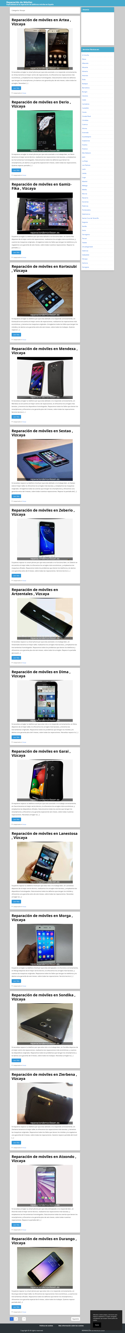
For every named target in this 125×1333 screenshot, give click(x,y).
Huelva (84, 145)
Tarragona (86, 234)
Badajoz (85, 84)
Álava (84, 59)
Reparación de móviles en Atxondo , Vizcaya (44, 1158)
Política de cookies (46, 1326)
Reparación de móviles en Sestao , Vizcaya (42, 432)
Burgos (84, 92)
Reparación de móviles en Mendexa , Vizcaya (45, 350)
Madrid (84, 181)
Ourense (85, 202)
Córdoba (85, 120)
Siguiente (75, 1319)
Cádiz (84, 100)
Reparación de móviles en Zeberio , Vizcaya (43, 512)
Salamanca (86, 214)
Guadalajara (86, 137)
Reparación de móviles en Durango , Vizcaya (44, 1240)
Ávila (84, 79)
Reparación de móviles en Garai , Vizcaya (41, 753)
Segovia (85, 222)
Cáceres (85, 96)
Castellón (85, 108)
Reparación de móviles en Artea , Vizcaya (41, 21)
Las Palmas (86, 165)
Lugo (84, 177)
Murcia (84, 194)
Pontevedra (86, 210)
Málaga (84, 185)
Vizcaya (24, 93)
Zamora (85, 263)
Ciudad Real (86, 116)
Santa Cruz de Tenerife (90, 218)
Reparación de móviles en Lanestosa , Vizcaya (45, 835)
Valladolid (85, 255)
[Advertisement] (97, 29)
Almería (85, 71)
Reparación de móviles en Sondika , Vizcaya (43, 997)
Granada (85, 132)
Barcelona (85, 88)
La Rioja (85, 161)
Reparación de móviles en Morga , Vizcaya (42, 917)
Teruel (84, 238)
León (84, 169)
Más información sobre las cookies (71, 1326)
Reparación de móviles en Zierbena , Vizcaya (44, 1076)
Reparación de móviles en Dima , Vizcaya (41, 673)
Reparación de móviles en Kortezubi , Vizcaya (44, 268)
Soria (84, 230)
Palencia (85, 206)
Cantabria (85, 104)
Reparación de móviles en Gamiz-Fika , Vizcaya (41, 186)
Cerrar (97, 1325)
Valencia (85, 251)
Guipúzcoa (86, 141)
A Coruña (85, 55)
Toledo (84, 243)
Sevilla (84, 226)
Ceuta (84, 112)
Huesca (85, 149)
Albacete (85, 63)
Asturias (85, 75)
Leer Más (16, 88)
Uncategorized (87, 247)
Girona (84, 128)
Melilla (84, 189)
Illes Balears (86, 153)
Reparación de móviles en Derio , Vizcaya (41, 104)
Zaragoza (85, 267)
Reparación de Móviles (19, 2)
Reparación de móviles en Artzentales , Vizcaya (35, 591)
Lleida (84, 173)
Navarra (85, 198)
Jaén (83, 157)
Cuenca (85, 124)
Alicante (85, 67)
